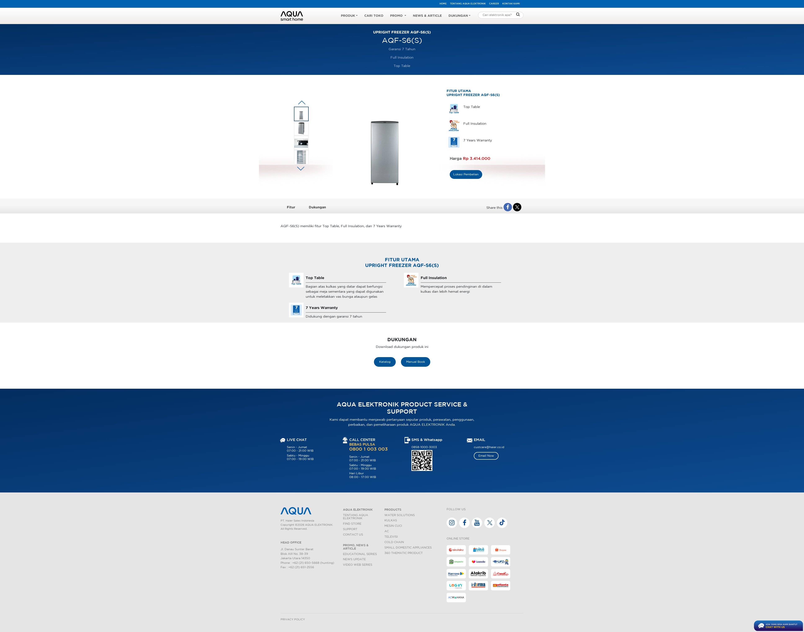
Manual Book (415, 361)
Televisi (391, 536)
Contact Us (353, 534)
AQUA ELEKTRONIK (358, 509)
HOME (443, 4)
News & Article (427, 15)
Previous (299, 168)
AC (386, 531)
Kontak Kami (511, 4)
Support (350, 529)
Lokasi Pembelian (466, 174)
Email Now (486, 455)
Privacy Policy (293, 619)
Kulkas (390, 520)
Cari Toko (373, 15)
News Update (354, 559)
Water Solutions (399, 515)
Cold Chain (394, 542)
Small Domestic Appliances (408, 547)
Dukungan (458, 15)
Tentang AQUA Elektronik (468, 4)
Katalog (384, 361)
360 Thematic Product (403, 553)
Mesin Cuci (393, 525)
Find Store (352, 523)
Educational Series (360, 554)
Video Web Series (357, 564)
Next (300, 102)
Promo (397, 15)
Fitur (291, 207)
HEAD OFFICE (291, 542)
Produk (348, 15)
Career (494, 4)
